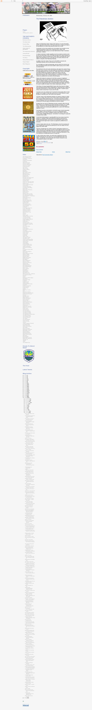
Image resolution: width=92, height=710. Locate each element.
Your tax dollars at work (29, 524)
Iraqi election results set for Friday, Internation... (30, 567)
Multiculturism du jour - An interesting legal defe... (29, 516)
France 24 (25, 206)
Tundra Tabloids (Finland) (28, 323)
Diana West (25, 196)
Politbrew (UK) (26, 281)
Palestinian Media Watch (28, 277)
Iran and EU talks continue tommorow (30, 458)
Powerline (25, 284)
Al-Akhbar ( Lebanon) (27, 158)
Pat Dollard (25, 278)
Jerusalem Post (26, 238)
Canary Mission (26, 179)
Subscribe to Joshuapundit (30, 490)
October (27, 401)
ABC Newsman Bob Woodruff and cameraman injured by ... (29, 464)
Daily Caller (25, 188)
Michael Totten (26, 256)
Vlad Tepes (25, 327)
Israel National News (27, 231)
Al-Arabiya (25, 159)
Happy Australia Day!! (29, 495)
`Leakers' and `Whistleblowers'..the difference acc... (29, 693)
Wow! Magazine (26, 63)
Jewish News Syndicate (28, 240)
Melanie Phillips (26, 254)
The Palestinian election (29, 498)
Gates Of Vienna (26, 208)
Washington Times (27, 330)
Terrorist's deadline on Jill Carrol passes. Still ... (29, 528)
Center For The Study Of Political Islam (28, 183)
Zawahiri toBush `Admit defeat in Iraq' (29, 683)
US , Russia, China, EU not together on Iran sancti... (30, 563)
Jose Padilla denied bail (29, 613)
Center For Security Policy (28, 181)
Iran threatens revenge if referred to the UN (29, 419)
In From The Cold (26, 218)
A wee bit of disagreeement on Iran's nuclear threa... (30, 526)
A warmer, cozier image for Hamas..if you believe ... (30, 599)
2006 (25, 397)
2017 (25, 384)
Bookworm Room (27, 39)
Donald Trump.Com (27, 199)
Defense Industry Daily (27, 193)
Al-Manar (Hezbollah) (27, 160)
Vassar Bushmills (26, 325)
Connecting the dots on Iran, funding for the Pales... (29, 444)
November (27, 400)
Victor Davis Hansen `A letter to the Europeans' (29, 642)
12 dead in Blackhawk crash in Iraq (29, 675)
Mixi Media (25, 259)
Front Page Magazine (27, 207)
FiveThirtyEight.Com (27, 204)
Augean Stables (26, 169)
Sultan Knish (25, 308)
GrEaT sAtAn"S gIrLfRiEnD (26, 49)
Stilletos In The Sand (27, 307)
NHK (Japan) (25, 271)
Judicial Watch (26, 243)
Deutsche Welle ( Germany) (29, 195)
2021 (25, 379)
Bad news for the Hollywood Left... (28, 620)
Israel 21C (25, 227)
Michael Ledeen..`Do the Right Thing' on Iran (29, 534)
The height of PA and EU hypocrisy (29, 544)
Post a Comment (39, 149)
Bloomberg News (26, 174)
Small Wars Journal (27, 306)
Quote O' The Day (28, 438)
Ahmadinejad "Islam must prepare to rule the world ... (30, 531)
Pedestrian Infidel (26, 279)
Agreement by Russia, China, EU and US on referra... (29, 424)
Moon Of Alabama (26, 260)
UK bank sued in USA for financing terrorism (29, 658)
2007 (25, 396)
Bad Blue (25, 170)
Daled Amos (25, 190)
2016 (25, 385)
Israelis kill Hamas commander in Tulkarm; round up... (30, 569)
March (26, 409)
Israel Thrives (26, 232)
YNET (24, 341)
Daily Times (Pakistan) (27, 189)
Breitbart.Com (26, 176)
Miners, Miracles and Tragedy (29, 696)
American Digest (26, 163)
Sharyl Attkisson (26, 303)
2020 (25, 380)
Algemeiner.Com (26, 162)
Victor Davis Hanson (27, 326)
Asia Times (25, 167)
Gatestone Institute (27, 209)
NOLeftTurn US (26, 272)
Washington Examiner (27, 329)
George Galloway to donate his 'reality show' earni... (30, 576)
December (27, 398)
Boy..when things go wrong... (28, 611)
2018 (25, 382)
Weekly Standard (26, 332)
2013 (25, 389)
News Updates (26, 268)
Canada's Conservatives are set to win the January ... (29, 521)
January (27, 412)
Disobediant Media (27, 197)
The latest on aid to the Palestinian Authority (29, 447)
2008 (25, 395)
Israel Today (25, 233)
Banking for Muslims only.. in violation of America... (30, 631)
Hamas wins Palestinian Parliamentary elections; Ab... (30, 493)
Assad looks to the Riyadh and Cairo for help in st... (30, 678)
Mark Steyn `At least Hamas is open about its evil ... (30, 461)
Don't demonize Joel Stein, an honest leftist (30, 497)
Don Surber (25, 198)
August (26, 403)
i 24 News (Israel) (26, 217)
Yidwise (24, 340)
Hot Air (24, 214)
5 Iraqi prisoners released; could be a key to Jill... (29, 487)
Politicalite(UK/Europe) (27, 283)
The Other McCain (27, 315)
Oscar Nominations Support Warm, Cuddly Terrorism (29, 421)
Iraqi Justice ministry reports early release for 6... (30, 553)
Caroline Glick (26, 180)
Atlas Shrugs (25, 168)
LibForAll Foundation (27, 247)
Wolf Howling (25, 336)
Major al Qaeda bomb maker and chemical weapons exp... (29, 548)
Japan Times (25, 236)
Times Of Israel (26, 321)
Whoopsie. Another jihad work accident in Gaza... (30, 518)
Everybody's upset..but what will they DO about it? (30, 626)
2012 (25, 390)
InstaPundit (25, 221)
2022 (25, 377)
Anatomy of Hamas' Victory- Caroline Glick (29, 479)
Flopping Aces (26, 205)
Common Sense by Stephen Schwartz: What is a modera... (30, 617)
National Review (26, 264)
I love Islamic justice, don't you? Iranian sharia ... (29, 665)
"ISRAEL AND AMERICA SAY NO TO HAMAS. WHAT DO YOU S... (29, 511)
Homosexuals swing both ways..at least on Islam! (29, 622)
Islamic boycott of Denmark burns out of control (30, 442)
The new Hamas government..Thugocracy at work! (30, 484)
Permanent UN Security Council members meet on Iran (29, 579)
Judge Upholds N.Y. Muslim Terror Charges (29, 633)
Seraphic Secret (26, 301)
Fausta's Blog (26, 44)
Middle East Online (27, 257)
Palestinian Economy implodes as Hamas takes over (29, 427)
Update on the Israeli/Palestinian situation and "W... (28, 588)
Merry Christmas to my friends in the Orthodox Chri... (29, 690)
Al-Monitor (25, 161)
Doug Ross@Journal (27, 200)
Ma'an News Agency (27, 251)
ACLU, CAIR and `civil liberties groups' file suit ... (29, 573)
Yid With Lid (25, 339)
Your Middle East (26, 342)
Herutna (24, 213)
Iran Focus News (26, 226)
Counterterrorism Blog (27, 187)
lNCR (24, 248)
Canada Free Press (27, 178)
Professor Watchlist (27, 285)
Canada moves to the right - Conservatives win (30, 504)
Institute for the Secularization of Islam (27, 223)
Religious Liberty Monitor (28, 292)
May (26, 407)
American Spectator (27, 164)
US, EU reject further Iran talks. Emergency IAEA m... (29, 557)
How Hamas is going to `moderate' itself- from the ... (29, 481)
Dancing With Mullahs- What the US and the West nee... (29, 601)
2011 (25, 391)
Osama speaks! (28, 535)
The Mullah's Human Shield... (28, 507)
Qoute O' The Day (28, 555)
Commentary (25, 185)
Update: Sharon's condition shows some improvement (30, 680)
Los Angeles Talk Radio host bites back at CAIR (29, 440)
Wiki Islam (25, 335)
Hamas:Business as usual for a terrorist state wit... (29, 477)
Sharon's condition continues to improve (29, 640)
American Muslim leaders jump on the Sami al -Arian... (29, 660)
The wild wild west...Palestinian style (29, 609)
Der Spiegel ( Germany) (28, 194)
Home (53, 151)
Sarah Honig (25, 300)
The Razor (25, 57)
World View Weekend (27, 338)
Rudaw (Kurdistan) (27, 298)
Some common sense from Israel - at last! (30, 449)
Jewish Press (25, 241)
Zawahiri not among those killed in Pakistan (29, 593)
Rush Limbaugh (26, 299)
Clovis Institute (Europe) (28, 184)
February (27, 411)
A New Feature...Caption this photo (29, 500)
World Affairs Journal (27, 337)
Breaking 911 (25, 175)
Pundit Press (25, 287)
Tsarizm (24, 322)
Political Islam (26, 282)
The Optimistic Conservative (29, 314)
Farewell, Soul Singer (29, 539)
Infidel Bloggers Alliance (28, 219)
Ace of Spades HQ (27, 157)
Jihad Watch (25, 242)
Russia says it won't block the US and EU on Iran (29, 615)
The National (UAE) (27, 313)
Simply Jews (25, 305)
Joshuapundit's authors (28, 32)
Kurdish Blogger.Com (27, 244)
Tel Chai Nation (26, 310)
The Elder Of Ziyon (27, 312)
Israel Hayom (25, 228)
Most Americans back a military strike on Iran (29, 472)
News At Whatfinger (27, 266)
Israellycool (25, 234)
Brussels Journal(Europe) (28, 177)
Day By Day (25, 192)
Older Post (68, 151)
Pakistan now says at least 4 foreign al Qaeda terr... (30, 565)
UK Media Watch (26, 324)
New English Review (27, 265)
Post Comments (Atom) (47, 154)
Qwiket (24, 288)
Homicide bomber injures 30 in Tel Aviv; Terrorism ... (30, 541)
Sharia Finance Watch (27, 302)
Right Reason (26, 297)
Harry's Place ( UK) (27, 212)
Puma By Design (26, 55)
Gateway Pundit (26, 211)
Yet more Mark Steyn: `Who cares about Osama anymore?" (30, 455)
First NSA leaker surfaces (29, 612)
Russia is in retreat (28, 523)
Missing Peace (26, 258)
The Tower (25, 318)
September (27, 402)
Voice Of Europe (26, 328)
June (26, 406)
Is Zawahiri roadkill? (28, 597)
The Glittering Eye (27, 46)
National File (25, 263)
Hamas (40, 143)
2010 (25, 392)
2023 (25, 376)
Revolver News (26, 295)
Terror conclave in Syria (29, 536)
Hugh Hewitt (25, 215)
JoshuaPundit (26, 53)
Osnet (24, 276)
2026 (25, 375)
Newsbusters (25, 270)
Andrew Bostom (26, 166)
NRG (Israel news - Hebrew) (29, 273)
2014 (25, 387)
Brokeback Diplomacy (29, 505)
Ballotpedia (25, 171)
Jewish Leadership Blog (28, 239)
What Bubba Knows (27, 333)
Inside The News (26, 220)
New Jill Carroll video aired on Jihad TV (30, 433)
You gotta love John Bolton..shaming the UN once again (30, 595)
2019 (25, 381)
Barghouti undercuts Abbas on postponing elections (30, 667)
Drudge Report (26, 201)
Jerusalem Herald (26, 237)
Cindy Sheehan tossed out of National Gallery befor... (30, 416)
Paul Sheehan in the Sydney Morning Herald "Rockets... (30, 672)
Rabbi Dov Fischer (27, 289)
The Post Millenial (26, 317)
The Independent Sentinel (29, 51)
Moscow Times (26, 261)
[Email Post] (52, 142)
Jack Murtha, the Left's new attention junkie (30, 582)
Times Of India (26, 320)
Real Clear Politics (27, 291)
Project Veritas (26, 286)
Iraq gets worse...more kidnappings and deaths (30, 551)
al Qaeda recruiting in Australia (29, 663)
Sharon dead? (27, 688)
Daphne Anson (26, 191)
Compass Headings (27, 186)
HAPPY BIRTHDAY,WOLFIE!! (29, 470)
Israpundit (25, 235)
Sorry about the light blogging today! (28, 514)
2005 (25, 697)
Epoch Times (25, 202)
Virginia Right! (26, 61)
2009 (25, 393)
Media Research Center (28, 253)
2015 (25, 386)
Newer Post (38, 151)
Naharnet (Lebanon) (27, 262)
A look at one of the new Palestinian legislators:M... (29, 474)
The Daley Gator (26, 42)
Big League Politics (27, 172)
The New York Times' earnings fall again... (29, 502)
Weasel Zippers (26, 331)
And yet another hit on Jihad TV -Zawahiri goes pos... (30, 430)
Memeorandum (26, 255)
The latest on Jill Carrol (29, 561)
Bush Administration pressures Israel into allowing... (29, 637)
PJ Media (25, 280)
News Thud (25, 267)
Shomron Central (26, 304)
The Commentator (27, 311)
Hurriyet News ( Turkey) (28, 216)
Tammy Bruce (26, 309)
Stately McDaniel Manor (28, 59)
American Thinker (26, 165)
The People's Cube (27, 316)
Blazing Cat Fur (26, 173)
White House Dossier (27, 334)
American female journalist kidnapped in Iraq (30, 646)
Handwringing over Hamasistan (28, 467)
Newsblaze (25, 269)
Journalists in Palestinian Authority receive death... (29, 669)
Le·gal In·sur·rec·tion (27, 245)
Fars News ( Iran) (26, 203)
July (26, 405)
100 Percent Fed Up (27, 156)
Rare (24, 290)
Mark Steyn (25, 252)
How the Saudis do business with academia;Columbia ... (29, 605)
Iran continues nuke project (30, 656)
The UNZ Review (26, 319)
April (26, 408)
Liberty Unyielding (26, 246)
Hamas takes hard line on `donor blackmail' (29, 453)
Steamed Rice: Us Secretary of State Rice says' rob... (29, 436)
